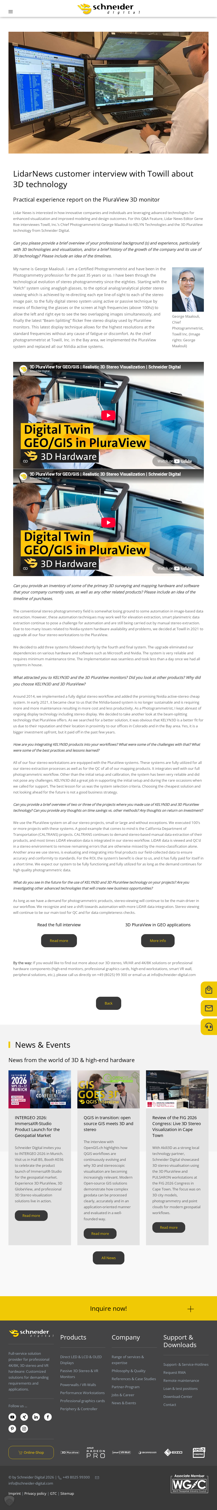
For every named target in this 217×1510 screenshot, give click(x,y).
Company (126, 1337)
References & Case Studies (134, 1378)
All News (109, 1257)
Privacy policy (35, 1493)
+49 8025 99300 (76, 1477)
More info (158, 940)
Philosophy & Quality (129, 1370)
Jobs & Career (123, 1394)
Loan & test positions (180, 1388)
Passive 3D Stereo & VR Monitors (79, 1373)
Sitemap (67, 1493)
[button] (10, 11)
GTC (53, 1493)
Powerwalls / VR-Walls (78, 1384)
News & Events (124, 1402)
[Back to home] (108, 9)
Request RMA (174, 1372)
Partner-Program (126, 1386)
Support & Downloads (179, 1341)
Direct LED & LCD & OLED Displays (81, 1359)
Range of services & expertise (128, 1359)
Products (73, 1337)
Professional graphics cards (82, 1400)
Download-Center (177, 1396)
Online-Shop (34, 1452)
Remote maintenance (181, 1380)
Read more (59, 940)
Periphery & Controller (78, 1408)
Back (109, 1003)
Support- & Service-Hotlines (186, 1364)
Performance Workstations (82, 1392)
